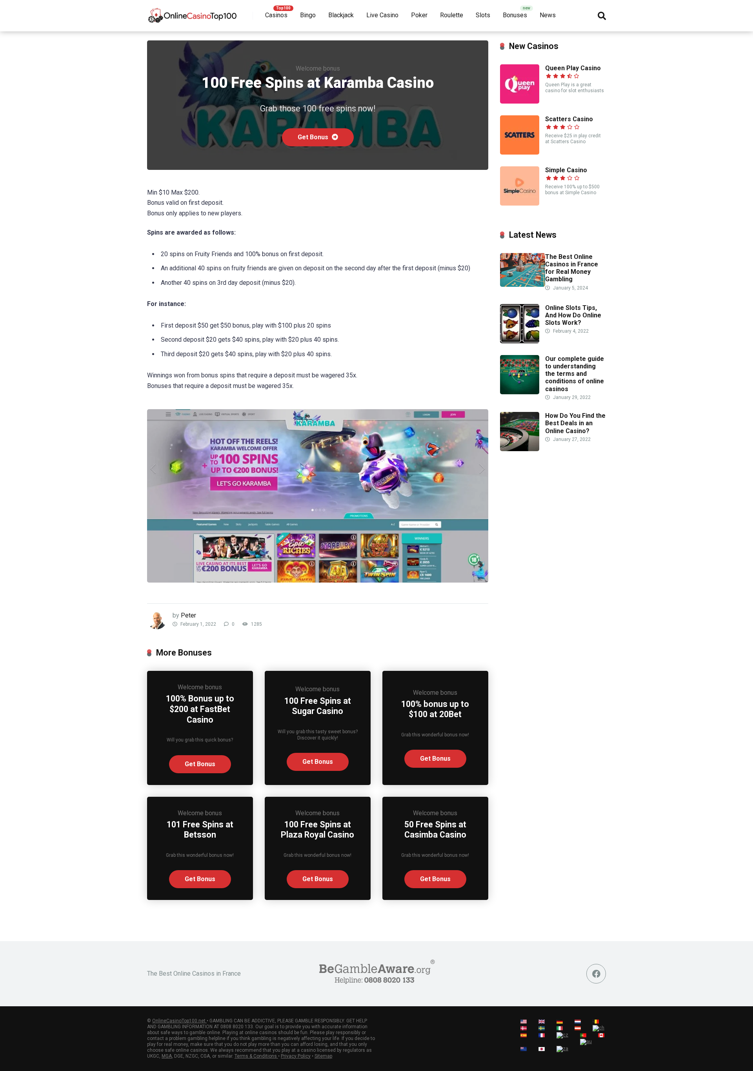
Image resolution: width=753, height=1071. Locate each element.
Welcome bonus (318, 68)
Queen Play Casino (573, 68)
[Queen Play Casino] (519, 101)
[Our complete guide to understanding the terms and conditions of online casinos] (519, 392)
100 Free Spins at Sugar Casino (317, 706)
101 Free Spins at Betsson (200, 830)
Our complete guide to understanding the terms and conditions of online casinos (574, 374)
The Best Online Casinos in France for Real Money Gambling (571, 268)
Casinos (276, 15)
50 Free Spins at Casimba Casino (435, 830)
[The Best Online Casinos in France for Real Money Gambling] (522, 284)
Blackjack (341, 15)
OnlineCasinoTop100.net (179, 1021)
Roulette (451, 15)
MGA (167, 1056)
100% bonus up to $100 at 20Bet (435, 709)
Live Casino (382, 15)
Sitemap (323, 1056)
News (548, 15)
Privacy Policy (296, 1056)
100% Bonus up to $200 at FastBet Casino (200, 709)
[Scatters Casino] (519, 152)
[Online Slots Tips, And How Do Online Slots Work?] (519, 341)
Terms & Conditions (256, 1056)
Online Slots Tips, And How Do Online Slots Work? (573, 315)
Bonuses (515, 15)
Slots (483, 15)
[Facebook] (596, 974)
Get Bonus (314, 137)
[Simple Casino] (519, 203)
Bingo (308, 15)
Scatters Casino (569, 119)
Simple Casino (566, 170)
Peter (188, 615)
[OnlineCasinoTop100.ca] (192, 13)
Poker (419, 15)
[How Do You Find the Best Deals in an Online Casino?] (519, 449)
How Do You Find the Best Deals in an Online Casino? (575, 423)
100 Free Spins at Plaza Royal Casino (317, 830)
